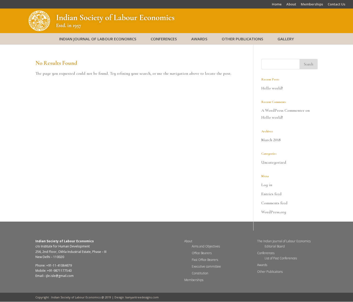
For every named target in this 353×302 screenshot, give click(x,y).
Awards (199, 38)
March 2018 (271, 139)
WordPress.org (273, 212)
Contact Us (336, 4)
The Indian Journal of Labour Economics (284, 241)
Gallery (286, 38)
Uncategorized (273, 162)
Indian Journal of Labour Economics (97, 38)
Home (277, 4)
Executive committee (206, 266)
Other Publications (242, 38)
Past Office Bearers (205, 260)
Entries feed (271, 194)
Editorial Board (275, 246)
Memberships (312, 4)
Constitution (200, 273)
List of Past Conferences (281, 258)
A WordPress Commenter (282, 110)
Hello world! (272, 88)
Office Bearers (202, 253)
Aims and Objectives (206, 246)
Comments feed (274, 203)
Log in (266, 184)
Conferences (164, 38)
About (291, 4)
